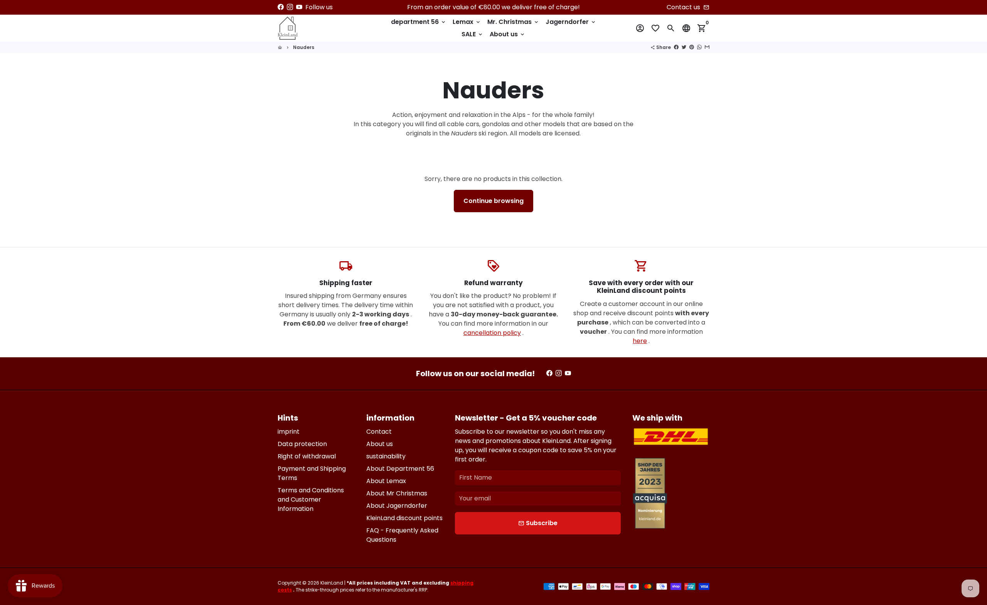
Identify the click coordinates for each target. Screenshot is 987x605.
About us (508, 34)
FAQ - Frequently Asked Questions (402, 535)
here (640, 340)
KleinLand (331, 583)
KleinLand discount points (404, 518)
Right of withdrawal (307, 456)
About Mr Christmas (396, 493)
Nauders (303, 47)
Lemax (467, 21)
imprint (289, 431)
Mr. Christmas (513, 21)
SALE (472, 34)
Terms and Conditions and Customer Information (311, 499)
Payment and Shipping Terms (312, 473)
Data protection (302, 443)
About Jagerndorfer (396, 505)
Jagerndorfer (571, 21)
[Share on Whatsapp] (699, 47)
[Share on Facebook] (676, 47)
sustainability (386, 456)
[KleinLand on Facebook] (281, 7)
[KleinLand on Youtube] (299, 7)
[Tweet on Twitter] (684, 47)
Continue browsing (493, 200)
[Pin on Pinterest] (691, 47)
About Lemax (386, 481)
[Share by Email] (707, 47)
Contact (379, 431)
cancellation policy (492, 332)
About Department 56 (400, 468)
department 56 (418, 21)
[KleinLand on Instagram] (290, 7)
